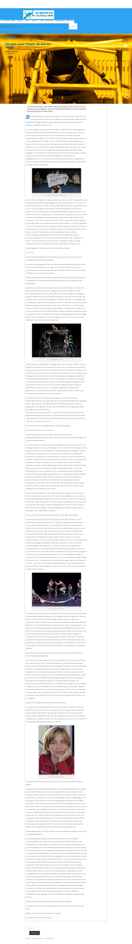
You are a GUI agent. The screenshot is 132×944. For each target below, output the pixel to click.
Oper (42, 20)
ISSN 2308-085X (50, 938)
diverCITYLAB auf (80, 116)
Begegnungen (60, 20)
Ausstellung (49, 20)
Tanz (27, 20)
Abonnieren (34, 933)
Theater (19, 20)
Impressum (28, 938)
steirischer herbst (9, 20)
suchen (73, 26)
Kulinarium (70, 20)
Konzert (34, 20)
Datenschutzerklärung (38, 938)
